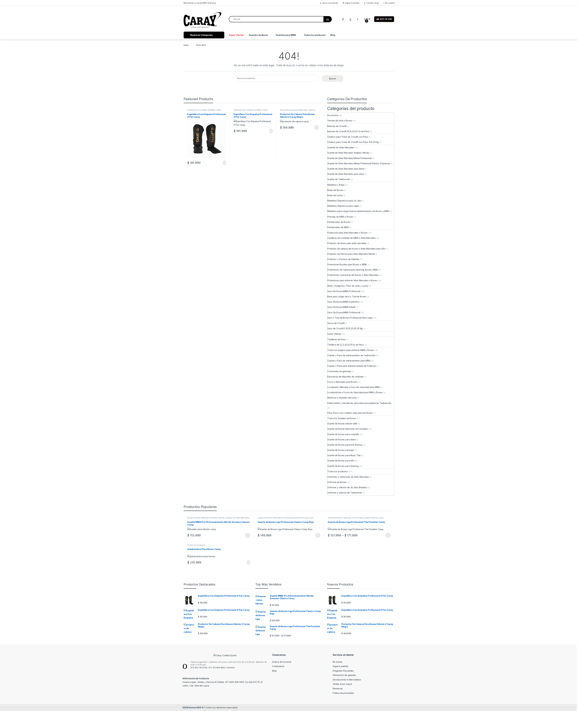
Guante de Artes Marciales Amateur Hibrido (348, 152)
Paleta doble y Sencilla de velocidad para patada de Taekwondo (359, 403)
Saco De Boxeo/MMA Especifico (343, 301)
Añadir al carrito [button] (223, 162)
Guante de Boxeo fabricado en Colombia (347, 429)
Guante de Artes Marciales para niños (345, 174)
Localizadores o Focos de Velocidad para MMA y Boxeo (355, 392)
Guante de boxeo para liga (340, 450)
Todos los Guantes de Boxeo (341, 418)
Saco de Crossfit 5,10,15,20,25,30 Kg (344, 328)
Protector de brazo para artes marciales (346, 243)
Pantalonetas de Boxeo (338, 222)
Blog (332, 35)
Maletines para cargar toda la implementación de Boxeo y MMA (358, 211)
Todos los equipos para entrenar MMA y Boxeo (350, 350)
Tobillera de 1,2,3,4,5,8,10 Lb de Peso (345, 344)
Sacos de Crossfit (336, 323)
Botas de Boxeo (335, 190)
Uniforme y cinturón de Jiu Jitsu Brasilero (347, 487)
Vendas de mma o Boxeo (339, 120)
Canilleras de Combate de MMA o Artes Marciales (351, 238)
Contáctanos (278, 666)
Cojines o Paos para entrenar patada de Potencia (351, 366)
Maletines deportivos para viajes (343, 206)
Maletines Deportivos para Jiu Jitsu (344, 200)
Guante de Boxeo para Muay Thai (343, 455)
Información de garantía (344, 675)
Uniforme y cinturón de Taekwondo (344, 492)
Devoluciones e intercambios (347, 679)
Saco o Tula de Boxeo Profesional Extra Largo (350, 317)
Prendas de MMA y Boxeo (340, 216)
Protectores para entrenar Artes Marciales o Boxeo (352, 280)
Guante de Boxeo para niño (340, 460)
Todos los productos (315, 35)
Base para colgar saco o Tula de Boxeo (346, 296)
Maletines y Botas (336, 185)
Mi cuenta (389, 3)
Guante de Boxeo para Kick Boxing (344, 444)
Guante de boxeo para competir (343, 434)
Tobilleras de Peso (336, 339)
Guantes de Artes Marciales (340, 147)
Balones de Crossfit (336, 126)
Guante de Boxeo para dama (341, 439)
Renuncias (338, 688)
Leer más (316, 127)
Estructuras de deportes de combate (345, 376)
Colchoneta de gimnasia (339, 371)
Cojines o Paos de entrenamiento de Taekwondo (351, 355)
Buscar (332, 78)
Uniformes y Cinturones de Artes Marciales (348, 477)
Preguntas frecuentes (343, 670)
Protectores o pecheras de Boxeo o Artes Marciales (352, 275)
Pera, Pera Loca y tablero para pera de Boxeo (350, 413)
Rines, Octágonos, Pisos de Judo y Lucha (347, 286)
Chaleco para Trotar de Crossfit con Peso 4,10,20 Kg (353, 142)
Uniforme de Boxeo (337, 482)
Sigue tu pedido (352, 3)
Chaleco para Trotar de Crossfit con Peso (347, 136)
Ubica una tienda (330, 3)
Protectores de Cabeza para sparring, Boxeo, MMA (352, 269)
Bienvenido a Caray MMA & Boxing (200, 3)
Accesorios (332, 115)
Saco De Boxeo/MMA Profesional (343, 291)
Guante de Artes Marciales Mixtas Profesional (349, 158)
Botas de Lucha (334, 195)
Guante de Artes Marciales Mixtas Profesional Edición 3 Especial (358, 163)
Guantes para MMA (286, 35)
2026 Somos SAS (191, 707)
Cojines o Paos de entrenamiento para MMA (348, 360)
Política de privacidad (343, 693)
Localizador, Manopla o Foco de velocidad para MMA (353, 387)
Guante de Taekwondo (338, 179)
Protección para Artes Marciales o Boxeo (297, 110)
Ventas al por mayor (342, 684)
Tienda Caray (372, 3)
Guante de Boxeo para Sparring (343, 466)
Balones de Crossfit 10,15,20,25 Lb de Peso (348, 131)
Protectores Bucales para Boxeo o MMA (347, 264)
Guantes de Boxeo (258, 35)
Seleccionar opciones (244, 535)
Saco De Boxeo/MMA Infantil (341, 307)
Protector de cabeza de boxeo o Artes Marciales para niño (356, 248)
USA (386, 19)
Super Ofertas (236, 35)
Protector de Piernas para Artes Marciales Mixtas (351, 254)
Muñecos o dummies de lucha (341, 397)
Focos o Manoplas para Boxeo (342, 382)
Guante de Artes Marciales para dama (345, 168)
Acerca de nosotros (281, 662)
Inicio (186, 45)
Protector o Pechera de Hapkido (343, 259)
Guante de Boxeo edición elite (342, 423)
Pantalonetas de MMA (338, 227)
